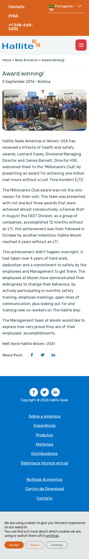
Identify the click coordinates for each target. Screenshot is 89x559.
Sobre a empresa (45, 416)
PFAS (13, 16)
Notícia (44, 81)
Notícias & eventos (44, 479)
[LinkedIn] (53, 355)
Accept (14, 545)
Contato (16, 7)
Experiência (45, 425)
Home (6, 60)
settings (52, 536)
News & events (26, 60)
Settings (57, 545)
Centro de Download (44, 488)
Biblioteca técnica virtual (44, 463)
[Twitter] (42, 355)
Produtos (44, 435)
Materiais (44, 444)
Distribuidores (44, 453)
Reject (35, 545)
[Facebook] (32, 355)
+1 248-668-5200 (21, 27)
